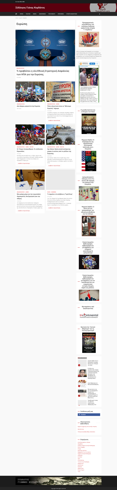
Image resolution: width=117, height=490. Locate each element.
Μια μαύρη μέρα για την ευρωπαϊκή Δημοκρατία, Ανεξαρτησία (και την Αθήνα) (30, 180)
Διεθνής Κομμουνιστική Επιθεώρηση (86, 445)
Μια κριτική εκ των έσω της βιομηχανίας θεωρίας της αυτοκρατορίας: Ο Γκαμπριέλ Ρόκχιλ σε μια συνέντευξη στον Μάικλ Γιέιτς (82, 383)
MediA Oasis (81, 468)
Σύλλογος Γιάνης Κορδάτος (30, 7)
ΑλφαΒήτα (80, 444)
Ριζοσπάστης (81, 460)
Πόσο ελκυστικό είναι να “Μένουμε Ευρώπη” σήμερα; (60, 91)
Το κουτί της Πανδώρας (83, 461)
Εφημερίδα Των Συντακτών (84, 452)
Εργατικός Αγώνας (82, 450)
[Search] (99, 14)
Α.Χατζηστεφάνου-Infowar (84, 442)
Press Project (81, 470)
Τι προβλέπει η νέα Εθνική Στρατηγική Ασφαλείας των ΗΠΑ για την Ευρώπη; (45, 48)
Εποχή (79, 448)
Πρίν (79, 458)
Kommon (80, 466)
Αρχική (21, 13)
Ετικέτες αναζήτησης (71, 13)
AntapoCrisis (81, 463)
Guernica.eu (80, 465)
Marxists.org (81, 429)
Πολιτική (28, 13)
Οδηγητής (80, 455)
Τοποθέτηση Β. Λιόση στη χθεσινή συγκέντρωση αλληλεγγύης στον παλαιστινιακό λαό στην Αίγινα (82, 394)
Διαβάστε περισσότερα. (54, 120)
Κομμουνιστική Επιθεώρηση (84, 453)
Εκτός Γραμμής (81, 447)
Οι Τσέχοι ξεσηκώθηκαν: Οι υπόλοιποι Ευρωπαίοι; (30, 134)
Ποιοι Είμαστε (51, 13)
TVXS (79, 471)
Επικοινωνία (61, 13)
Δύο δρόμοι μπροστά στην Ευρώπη (30, 91)
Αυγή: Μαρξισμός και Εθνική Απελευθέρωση (82, 374)
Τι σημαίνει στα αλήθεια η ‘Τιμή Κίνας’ (60, 180)
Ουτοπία (80, 457)
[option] (89, 364)
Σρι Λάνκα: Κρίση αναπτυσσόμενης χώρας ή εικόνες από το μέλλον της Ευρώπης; (60, 134)
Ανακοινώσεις (42, 13)
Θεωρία (34, 13)
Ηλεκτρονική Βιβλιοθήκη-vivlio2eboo (86, 431)
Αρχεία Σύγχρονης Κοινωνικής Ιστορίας (87, 426)
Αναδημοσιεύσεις (20, 68)
